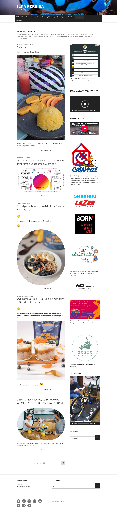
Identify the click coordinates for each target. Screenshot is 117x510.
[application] (85, 104)
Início (17, 17)
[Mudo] (94, 111)
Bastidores (71, 17)
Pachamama (74, 321)
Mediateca (88, 17)
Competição (60, 17)
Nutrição (78, 17)
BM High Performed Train (77, 271)
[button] (85, 104)
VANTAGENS (74, 79)
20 (44, 463)
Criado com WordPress (58, 501)
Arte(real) (19, 20)
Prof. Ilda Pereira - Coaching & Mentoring (43, 17)
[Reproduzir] (72, 111)
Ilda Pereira (30, 6)
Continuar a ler (46, 150)
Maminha (22, 47)
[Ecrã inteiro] (97, 111)
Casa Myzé (73, 176)
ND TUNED (78, 289)
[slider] (83, 423)
